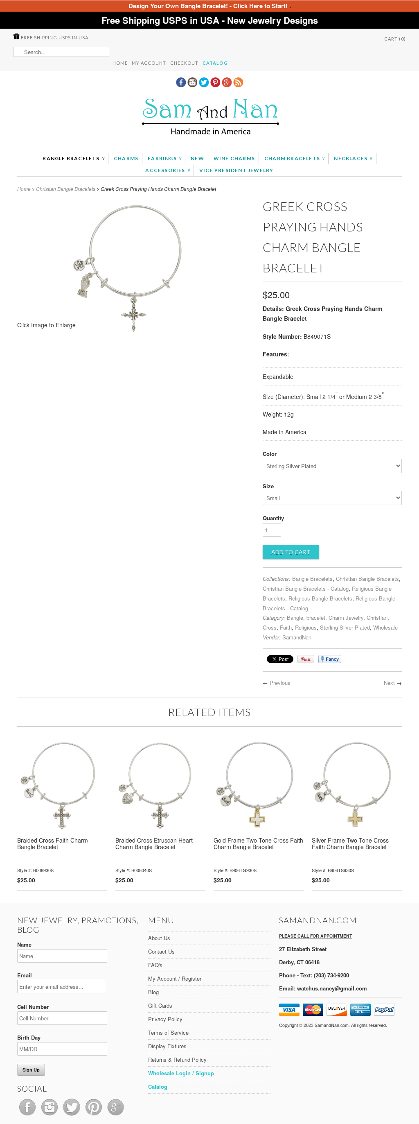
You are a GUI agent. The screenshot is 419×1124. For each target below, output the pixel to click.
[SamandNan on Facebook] (181, 85)
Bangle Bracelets (73, 158)
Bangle (295, 617)
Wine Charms (234, 158)
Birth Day (29, 1037)
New (197, 158)
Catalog (215, 63)
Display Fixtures (167, 1046)
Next (389, 683)
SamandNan (296, 637)
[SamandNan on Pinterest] (216, 85)
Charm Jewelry (346, 617)
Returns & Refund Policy (177, 1059)
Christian (377, 617)
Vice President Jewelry (236, 170)
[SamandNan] (209, 118)
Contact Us (161, 951)
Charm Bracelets (294, 158)
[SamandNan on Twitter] (204, 85)
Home (120, 63)
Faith (286, 627)
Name (24, 944)
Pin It (305, 659)
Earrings (164, 158)
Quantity (273, 518)
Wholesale (385, 627)
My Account (149, 63)
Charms (126, 158)
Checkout (184, 63)
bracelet (315, 617)
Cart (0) (395, 38)
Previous (280, 683)
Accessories (167, 170)
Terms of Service (168, 1032)
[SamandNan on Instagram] (193, 85)
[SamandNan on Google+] (227, 85)
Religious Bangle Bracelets (320, 598)
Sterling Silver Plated (345, 627)
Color (270, 454)
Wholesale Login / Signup (181, 1073)
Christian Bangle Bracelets (65, 188)
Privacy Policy (165, 1019)
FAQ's (155, 965)
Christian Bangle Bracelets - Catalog (306, 588)
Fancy (329, 659)
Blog (153, 992)
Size (268, 486)
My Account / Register (174, 978)
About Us (159, 938)
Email (24, 975)
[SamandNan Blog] (238, 85)
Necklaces (353, 158)
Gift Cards (160, 1005)
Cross (270, 627)
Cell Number (33, 1007)
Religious (306, 627)
